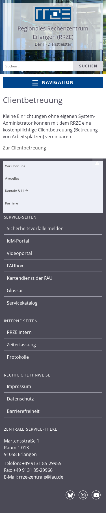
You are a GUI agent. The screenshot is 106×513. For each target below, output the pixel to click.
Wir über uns (15, 166)
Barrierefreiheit (23, 411)
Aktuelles (12, 178)
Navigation (58, 82)
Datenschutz (20, 399)
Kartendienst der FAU (30, 278)
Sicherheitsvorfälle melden (35, 228)
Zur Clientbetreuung (24, 148)
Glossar (15, 290)
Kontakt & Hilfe (17, 190)
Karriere (11, 203)
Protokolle (18, 357)
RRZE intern (19, 332)
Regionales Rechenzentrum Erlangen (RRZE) (53, 33)
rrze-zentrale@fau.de (41, 477)
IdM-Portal (18, 241)
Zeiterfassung (21, 345)
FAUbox (15, 266)
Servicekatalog (22, 303)
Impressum (19, 386)
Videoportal (19, 253)
